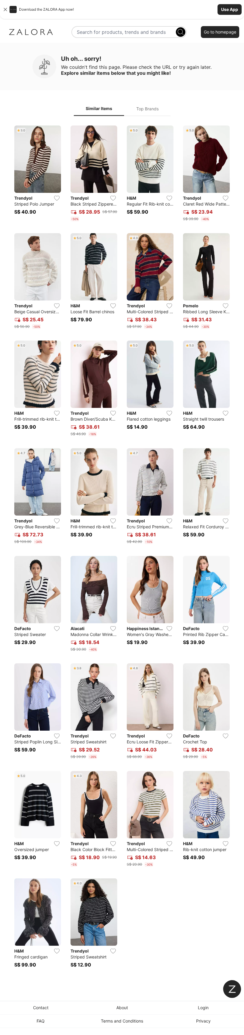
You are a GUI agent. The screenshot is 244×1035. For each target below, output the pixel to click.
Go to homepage (220, 31)
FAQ (41, 1020)
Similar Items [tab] (99, 108)
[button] (122, 9)
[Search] (180, 32)
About (122, 1007)
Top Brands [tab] (147, 108)
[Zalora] (31, 32)
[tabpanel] (122, 550)
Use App (229, 9)
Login (203, 1007)
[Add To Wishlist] (57, 198)
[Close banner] (5, 9)
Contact (41, 1007)
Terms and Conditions (122, 1020)
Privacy (203, 1020)
